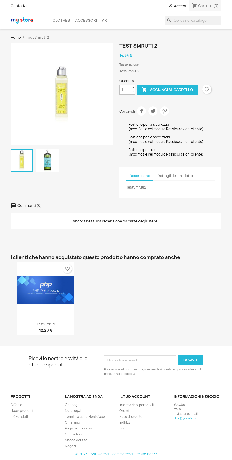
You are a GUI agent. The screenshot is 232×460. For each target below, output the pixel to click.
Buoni (123, 428)
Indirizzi (125, 422)
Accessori (86, 20)
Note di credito (131, 416)
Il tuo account (134, 396)
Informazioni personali (136, 405)
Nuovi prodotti (22, 410)
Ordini (124, 410)
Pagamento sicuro (79, 428)
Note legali (73, 410)
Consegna (73, 405)
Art (105, 20)
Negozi (70, 446)
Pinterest (164, 111)
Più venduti (19, 416)
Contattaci (20, 5)
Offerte (16, 405)
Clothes (61, 20)
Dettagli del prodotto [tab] (175, 175)
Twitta (152, 111)
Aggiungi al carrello (167, 89)
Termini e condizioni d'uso (85, 416)
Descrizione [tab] (140, 175)
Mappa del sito (76, 440)
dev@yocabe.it (185, 418)
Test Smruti (46, 324)
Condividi (141, 111)
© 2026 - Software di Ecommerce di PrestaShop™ (116, 454)
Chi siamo (72, 422)
